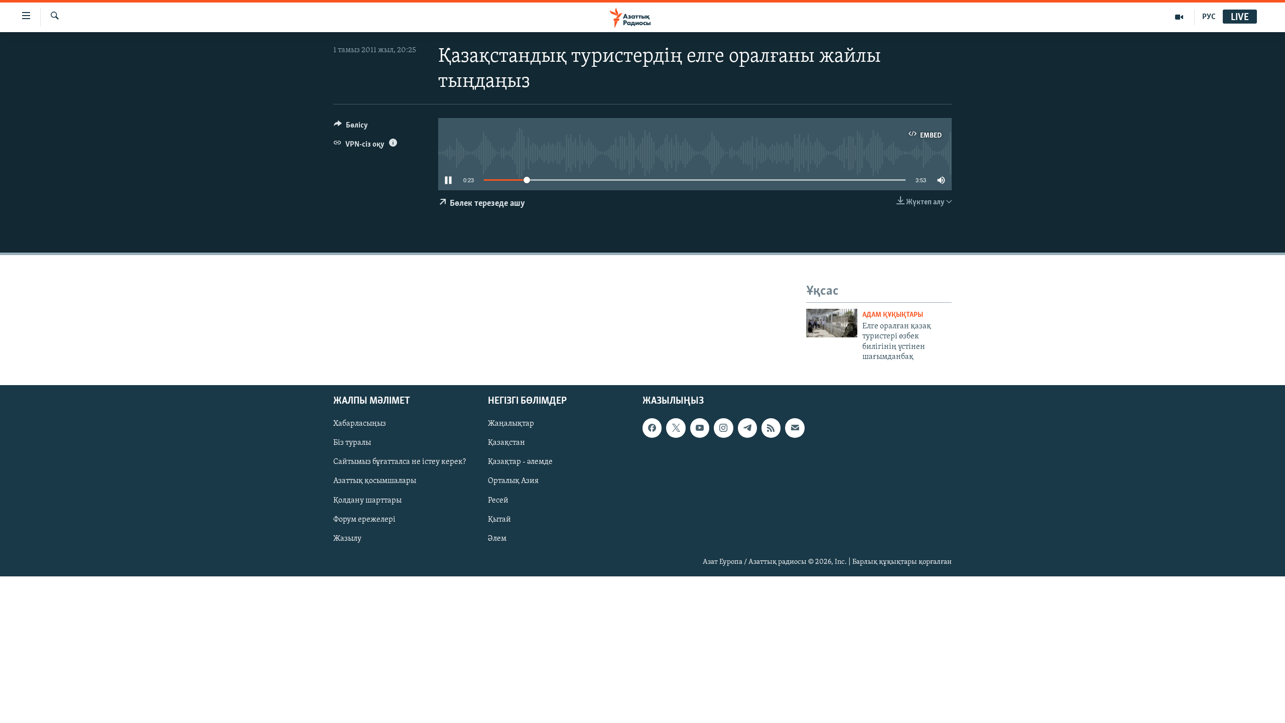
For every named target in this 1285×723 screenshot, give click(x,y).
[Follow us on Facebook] (652, 428)
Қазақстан (506, 443)
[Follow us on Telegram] (747, 428)
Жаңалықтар (511, 424)
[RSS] (771, 428)
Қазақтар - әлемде (520, 462)
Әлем (497, 539)
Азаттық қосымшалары (374, 481)
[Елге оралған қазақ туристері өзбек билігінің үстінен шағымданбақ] (831, 323)
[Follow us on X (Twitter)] (675, 428)
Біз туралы (352, 443)
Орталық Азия (513, 481)
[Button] (351, 127)
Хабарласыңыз (359, 424)
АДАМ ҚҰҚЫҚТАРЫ (892, 315)
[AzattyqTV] (1179, 17)
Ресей (498, 501)
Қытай (499, 520)
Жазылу (347, 539)
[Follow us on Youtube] (699, 428)
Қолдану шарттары (367, 501)
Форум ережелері (364, 520)
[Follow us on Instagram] (723, 428)
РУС (1209, 17)
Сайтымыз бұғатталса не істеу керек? (399, 462)
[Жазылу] (794, 428)
